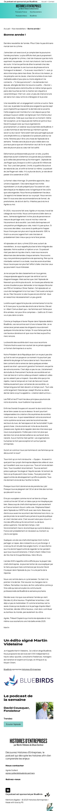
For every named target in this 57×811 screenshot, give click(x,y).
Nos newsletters (19, 28)
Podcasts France (21, 12)
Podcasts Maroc (21, 16)
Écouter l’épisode (13, 724)
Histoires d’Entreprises (31, 669)
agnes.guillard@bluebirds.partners (20, 773)
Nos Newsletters (36, 12)
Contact (51, 2)
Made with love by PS (14, 802)
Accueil (44, 2)
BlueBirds (33, 1)
